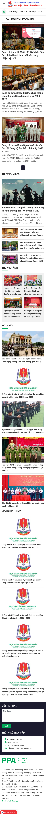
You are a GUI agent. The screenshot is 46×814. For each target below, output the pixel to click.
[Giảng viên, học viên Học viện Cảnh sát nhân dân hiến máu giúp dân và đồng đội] (33, 280)
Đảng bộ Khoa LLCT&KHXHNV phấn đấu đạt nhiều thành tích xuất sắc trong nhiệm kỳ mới (23, 55)
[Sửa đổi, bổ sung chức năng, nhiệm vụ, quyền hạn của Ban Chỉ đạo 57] (23, 488)
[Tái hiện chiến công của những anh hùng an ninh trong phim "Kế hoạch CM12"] (23, 192)
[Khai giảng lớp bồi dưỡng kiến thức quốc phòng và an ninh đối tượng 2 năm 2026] (10, 259)
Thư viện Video (11, 174)
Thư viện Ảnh (10, 267)
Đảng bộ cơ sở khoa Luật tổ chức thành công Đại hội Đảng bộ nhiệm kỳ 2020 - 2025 (22, 96)
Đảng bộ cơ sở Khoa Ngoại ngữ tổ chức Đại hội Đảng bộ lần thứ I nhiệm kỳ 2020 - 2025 (22, 148)
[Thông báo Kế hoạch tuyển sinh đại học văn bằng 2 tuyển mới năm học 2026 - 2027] (23, 600)
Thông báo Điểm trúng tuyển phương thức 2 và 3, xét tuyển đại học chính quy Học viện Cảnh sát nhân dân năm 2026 (22, 653)
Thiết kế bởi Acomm (10, 801)
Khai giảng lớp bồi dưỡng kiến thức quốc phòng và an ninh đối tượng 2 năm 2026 (32, 258)
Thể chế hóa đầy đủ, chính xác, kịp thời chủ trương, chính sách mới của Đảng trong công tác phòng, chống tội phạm (32, 235)
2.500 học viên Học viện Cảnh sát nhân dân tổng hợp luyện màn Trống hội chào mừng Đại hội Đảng (12, 294)
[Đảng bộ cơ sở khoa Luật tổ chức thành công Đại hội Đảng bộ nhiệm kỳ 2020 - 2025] (23, 77)
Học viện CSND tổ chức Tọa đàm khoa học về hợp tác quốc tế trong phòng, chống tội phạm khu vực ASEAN (22, 468)
